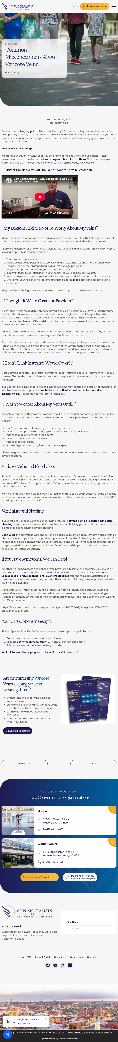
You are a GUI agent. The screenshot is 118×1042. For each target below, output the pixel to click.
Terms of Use (58, 1032)
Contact (91, 957)
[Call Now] (74, 6)
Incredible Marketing (68, 1039)
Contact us (13, 638)
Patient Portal (42, 957)
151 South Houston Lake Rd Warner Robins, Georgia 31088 (61, 853)
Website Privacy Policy (77, 1032)
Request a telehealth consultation (26, 642)
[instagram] (62, 965)
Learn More (11, 72)
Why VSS (26, 957)
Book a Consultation (95, 6)
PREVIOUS (25, 763)
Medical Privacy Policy (101, 1032)
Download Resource (18, 731)
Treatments (76, 957)
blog (65, 123)
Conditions (60, 957)
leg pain (30, 131)
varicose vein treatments (17, 321)
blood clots (80, 280)
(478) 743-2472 (53, 829)
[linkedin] (70, 965)
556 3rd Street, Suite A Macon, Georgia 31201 (56, 821)
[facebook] (48, 965)
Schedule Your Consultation (39, 877)
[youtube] (55, 965)
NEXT (93, 763)
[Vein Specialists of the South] (17, 6)
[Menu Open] (114, 6)
